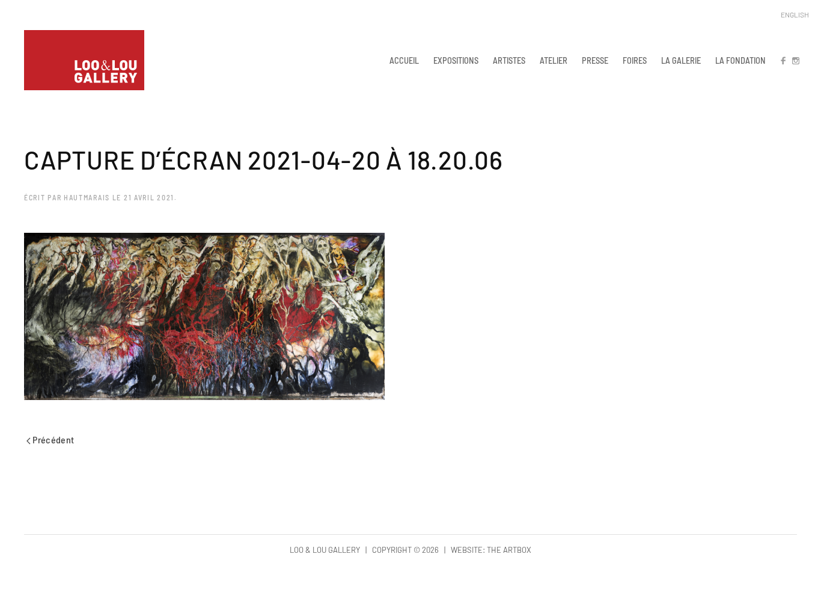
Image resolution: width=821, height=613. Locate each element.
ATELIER (553, 60)
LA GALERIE (681, 60)
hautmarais (87, 197)
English (795, 14)
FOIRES (635, 60)
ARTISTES (509, 60)
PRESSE (595, 60)
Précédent (53, 439)
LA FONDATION (740, 60)
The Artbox (509, 550)
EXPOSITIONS (455, 60)
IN (795, 60)
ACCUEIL (404, 60)
